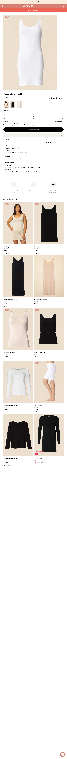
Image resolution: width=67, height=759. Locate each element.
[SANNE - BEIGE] (6, 104)
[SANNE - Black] (12, 104)
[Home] (27, 6)
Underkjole (18, 13)
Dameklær (6, 13)
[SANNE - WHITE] (19, 104)
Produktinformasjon (10, 135)
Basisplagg (12, 13)
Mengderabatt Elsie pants (33, 10)
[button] (2, 6)
